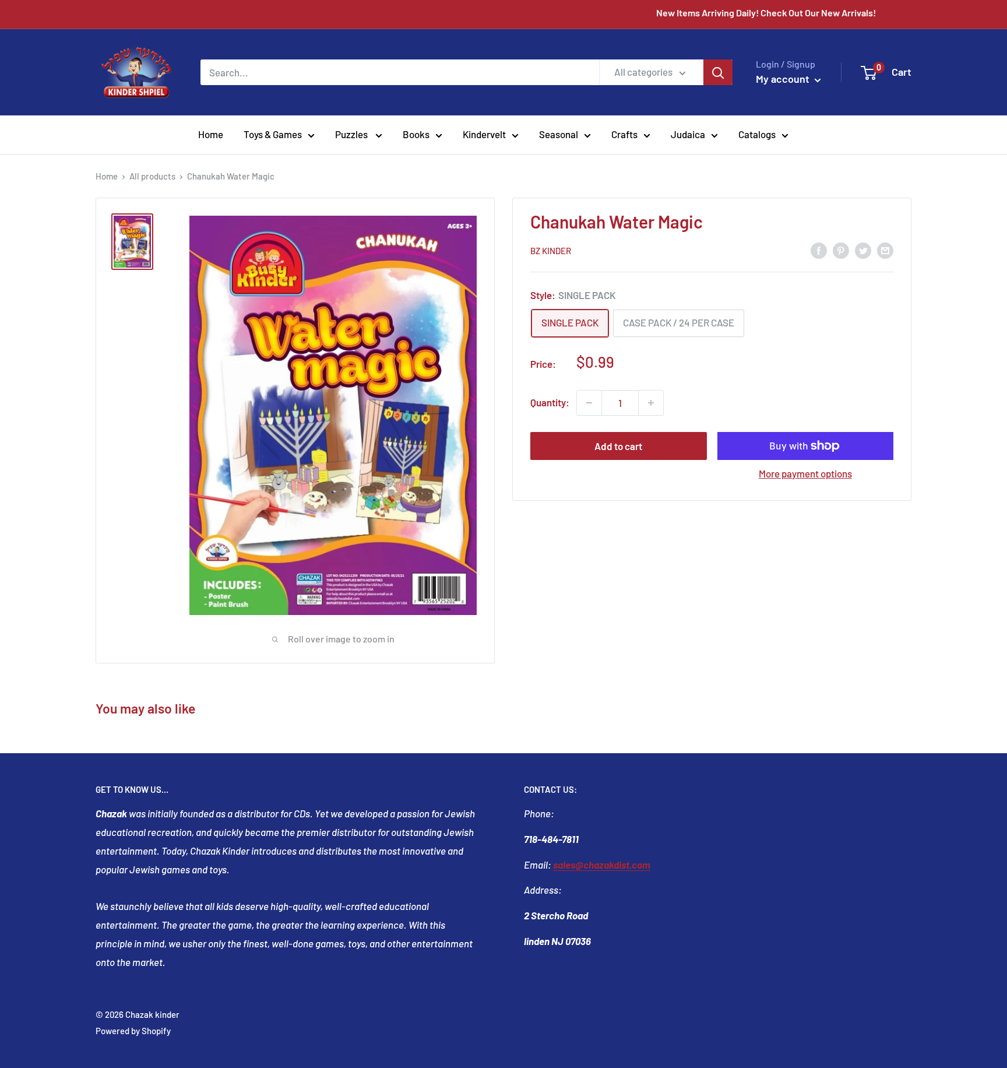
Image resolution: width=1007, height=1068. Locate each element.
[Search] (718, 72)
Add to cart (618, 446)
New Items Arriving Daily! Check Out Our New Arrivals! (790, 12)
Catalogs (757, 134)
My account (784, 78)
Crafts (624, 134)
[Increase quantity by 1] (651, 403)
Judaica (688, 134)
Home (210, 134)
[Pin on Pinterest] (841, 249)
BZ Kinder (550, 250)
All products (152, 176)
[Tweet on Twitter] (863, 249)
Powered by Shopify (133, 1030)
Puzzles (352, 134)
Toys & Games (273, 134)
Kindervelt (484, 134)
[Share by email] (885, 249)
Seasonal (558, 134)
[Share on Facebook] (819, 249)
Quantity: (549, 402)
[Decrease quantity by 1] (589, 403)
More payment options (805, 473)
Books (416, 134)
